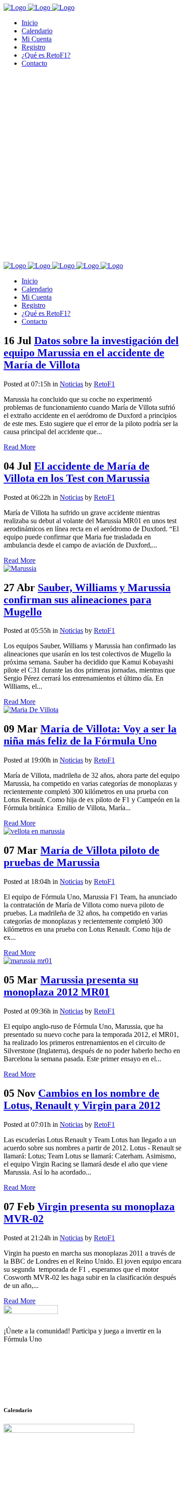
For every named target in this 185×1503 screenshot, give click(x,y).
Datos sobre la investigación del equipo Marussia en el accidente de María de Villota (91, 353)
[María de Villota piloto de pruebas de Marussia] (34, 831)
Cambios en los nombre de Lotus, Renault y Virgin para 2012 (82, 1099)
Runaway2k (47, 1383)
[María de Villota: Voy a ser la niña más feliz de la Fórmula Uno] (31, 709)
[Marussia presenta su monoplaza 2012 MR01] (28, 961)
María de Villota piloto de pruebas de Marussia (81, 856)
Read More (19, 447)
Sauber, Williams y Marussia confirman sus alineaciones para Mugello (87, 600)
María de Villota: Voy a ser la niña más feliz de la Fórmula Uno (90, 735)
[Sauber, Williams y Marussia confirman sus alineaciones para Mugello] (20, 568)
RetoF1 (104, 384)
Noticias (71, 384)
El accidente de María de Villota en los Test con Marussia (77, 472)
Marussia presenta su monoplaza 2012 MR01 (71, 986)
